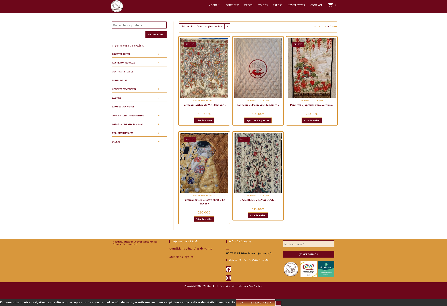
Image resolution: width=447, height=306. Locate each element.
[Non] (278, 303)
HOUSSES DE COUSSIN (124, 89)
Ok (241, 302)
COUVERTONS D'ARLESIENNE (128, 115)
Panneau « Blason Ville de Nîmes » (258, 104)
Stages (145, 241)
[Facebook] (228, 269)
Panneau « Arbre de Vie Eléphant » (204, 104)
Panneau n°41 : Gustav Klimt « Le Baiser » (204, 201)
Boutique (127, 241)
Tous (334, 26)
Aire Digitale (256, 286)
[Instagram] (228, 278)
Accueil (117, 241)
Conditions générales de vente (190, 248)
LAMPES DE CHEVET (123, 106)
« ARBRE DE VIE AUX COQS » (258, 199)
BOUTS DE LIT (119, 80)
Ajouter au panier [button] (258, 120)
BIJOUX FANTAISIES (122, 133)
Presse (153, 241)
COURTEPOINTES (121, 54)
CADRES (116, 98)
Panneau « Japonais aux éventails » (312, 104)
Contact (132, 244)
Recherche (156, 34)
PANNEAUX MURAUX (123, 62)
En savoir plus (261, 302)
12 (323, 26)
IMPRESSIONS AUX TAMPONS (127, 124)
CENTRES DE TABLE (122, 71)
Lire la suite (204, 120)
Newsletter (120, 244)
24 (328, 26)
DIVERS (116, 141)
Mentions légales (181, 256)
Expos (137, 241)
